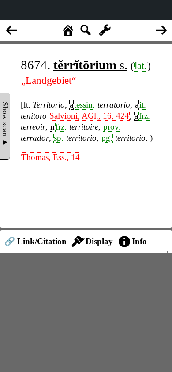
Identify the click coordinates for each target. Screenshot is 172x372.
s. (90, 65)
